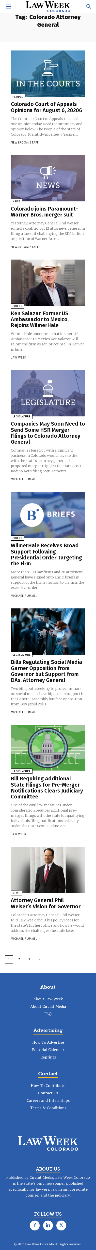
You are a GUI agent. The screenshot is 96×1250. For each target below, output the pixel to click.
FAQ (48, 1013)
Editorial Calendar (48, 1049)
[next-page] (39, 959)
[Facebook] (35, 1225)
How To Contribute (48, 1085)
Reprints (48, 1057)
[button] (8, 6)
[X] (61, 1225)
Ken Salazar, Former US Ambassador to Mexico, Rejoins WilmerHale (40, 319)
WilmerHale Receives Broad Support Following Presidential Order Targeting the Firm (46, 554)
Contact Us (48, 1093)
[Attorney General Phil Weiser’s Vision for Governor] (48, 870)
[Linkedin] (48, 1225)
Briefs (17, 306)
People (18, 96)
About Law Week (48, 999)
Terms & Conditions (48, 1107)
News (16, 201)
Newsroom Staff (25, 142)
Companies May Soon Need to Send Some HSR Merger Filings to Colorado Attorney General (48, 432)
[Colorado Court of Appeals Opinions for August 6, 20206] (48, 73)
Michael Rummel (24, 479)
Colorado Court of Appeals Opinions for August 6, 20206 (46, 107)
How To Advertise (48, 1042)
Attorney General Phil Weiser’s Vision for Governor (45, 903)
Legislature (22, 416)
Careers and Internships (48, 1100)
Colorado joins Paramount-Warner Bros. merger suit (44, 211)
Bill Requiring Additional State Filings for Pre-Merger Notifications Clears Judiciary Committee (47, 787)
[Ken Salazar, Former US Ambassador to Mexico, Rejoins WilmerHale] (48, 283)
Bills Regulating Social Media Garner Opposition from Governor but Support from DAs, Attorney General (46, 671)
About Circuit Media (48, 1006)
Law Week (18, 357)
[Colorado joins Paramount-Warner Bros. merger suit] (48, 178)
